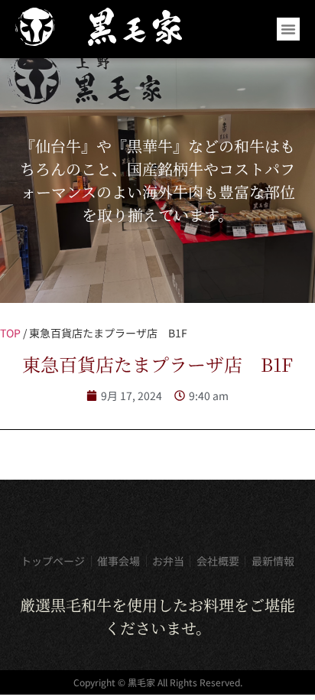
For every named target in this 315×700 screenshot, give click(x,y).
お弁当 (168, 560)
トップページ (53, 560)
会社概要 (217, 560)
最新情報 (273, 560)
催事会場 (118, 560)
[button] (288, 29)
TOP (10, 332)
